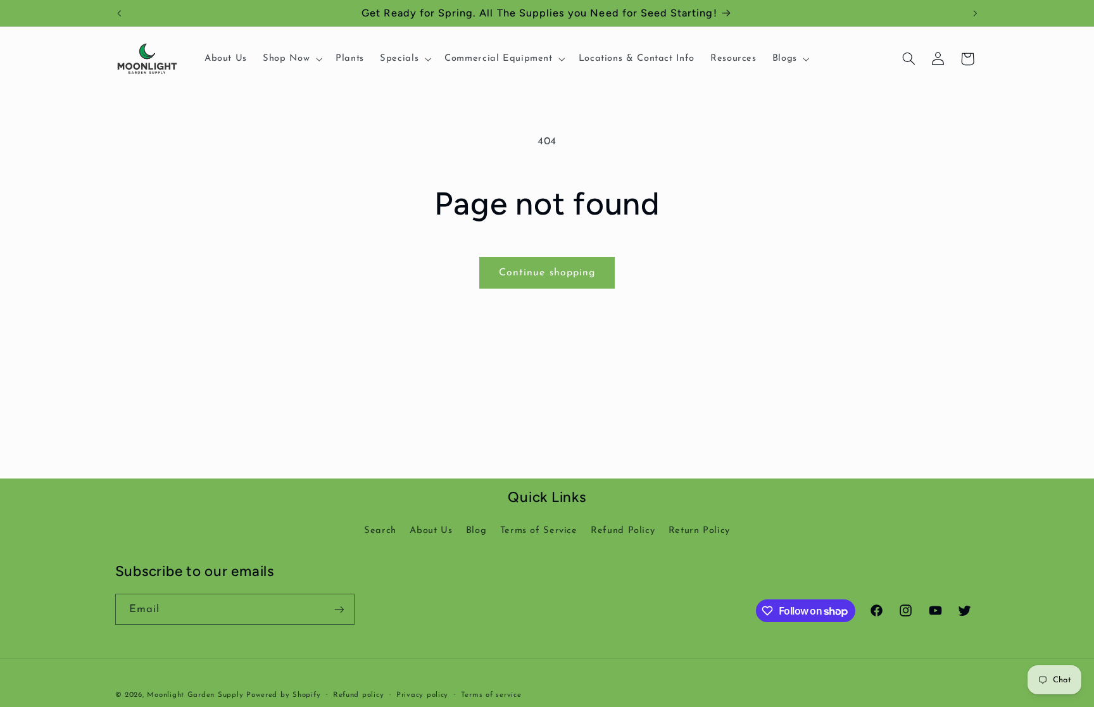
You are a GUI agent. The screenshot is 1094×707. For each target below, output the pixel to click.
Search (380, 530)
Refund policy (358, 695)
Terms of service (491, 695)
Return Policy (699, 530)
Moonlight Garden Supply (196, 695)
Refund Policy (623, 530)
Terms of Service (538, 530)
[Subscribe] (338, 609)
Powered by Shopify (283, 695)
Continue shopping (547, 273)
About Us (431, 530)
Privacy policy (422, 695)
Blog (476, 530)
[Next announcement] (975, 13)
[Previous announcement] (119, 13)
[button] (291, 59)
